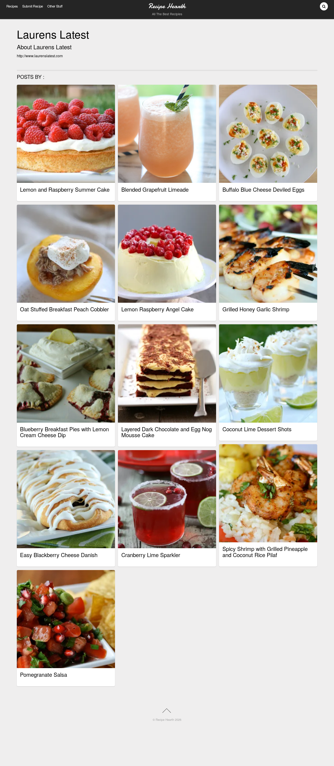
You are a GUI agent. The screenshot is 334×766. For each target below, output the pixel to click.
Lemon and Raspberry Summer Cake (65, 189)
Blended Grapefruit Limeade (155, 189)
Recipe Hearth (165, 719)
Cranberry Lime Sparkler (150, 555)
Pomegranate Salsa (43, 674)
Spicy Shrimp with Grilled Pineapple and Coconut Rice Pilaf (265, 551)
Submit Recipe (32, 6)
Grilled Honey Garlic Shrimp (255, 309)
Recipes (12, 6)
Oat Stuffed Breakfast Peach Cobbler (64, 309)
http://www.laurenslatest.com (40, 55)
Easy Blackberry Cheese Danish (58, 555)
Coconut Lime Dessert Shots (257, 429)
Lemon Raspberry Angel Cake (157, 309)
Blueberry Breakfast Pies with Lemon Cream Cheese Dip (64, 432)
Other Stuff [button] (54, 6)
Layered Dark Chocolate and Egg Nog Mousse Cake (166, 432)
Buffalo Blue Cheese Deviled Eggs (263, 189)
